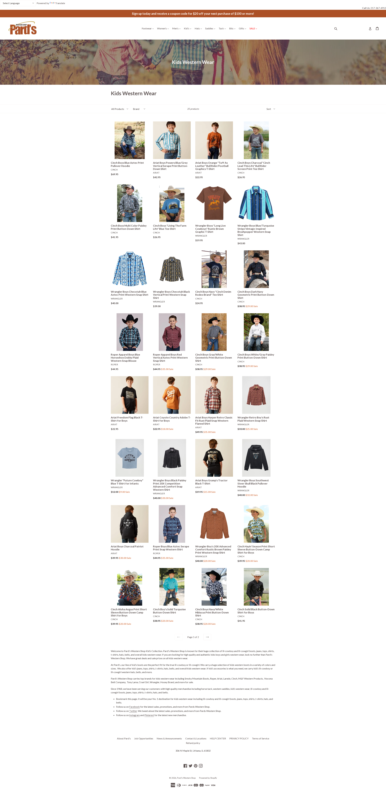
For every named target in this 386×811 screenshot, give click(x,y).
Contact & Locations (195, 738)
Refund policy (193, 742)
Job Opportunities (143, 738)
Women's (163, 28)
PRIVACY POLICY (238, 738)
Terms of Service (260, 738)
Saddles (211, 28)
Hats (199, 28)
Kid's (188, 28)
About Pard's (124, 738)
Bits (233, 28)
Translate (60, 3)
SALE (254, 28)
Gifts (243, 28)
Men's (177, 28)
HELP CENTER (218, 738)
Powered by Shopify (208, 778)
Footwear (148, 28)
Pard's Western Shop (186, 778)
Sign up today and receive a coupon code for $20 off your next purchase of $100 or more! (193, 13)
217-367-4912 (378, 7)
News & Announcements (169, 738)
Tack (223, 28)
